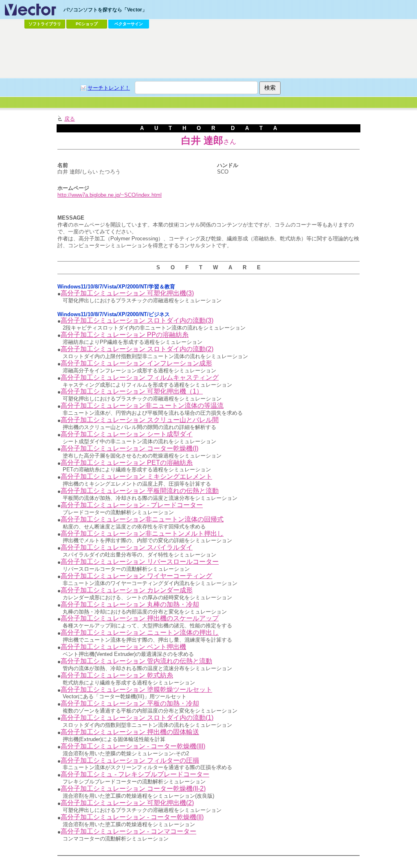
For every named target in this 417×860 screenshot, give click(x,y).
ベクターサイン (128, 24)
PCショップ (87, 24)
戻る (69, 119)
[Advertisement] (208, 53)
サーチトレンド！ (109, 88)
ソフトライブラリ (45, 24)
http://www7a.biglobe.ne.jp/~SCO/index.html (109, 195)
